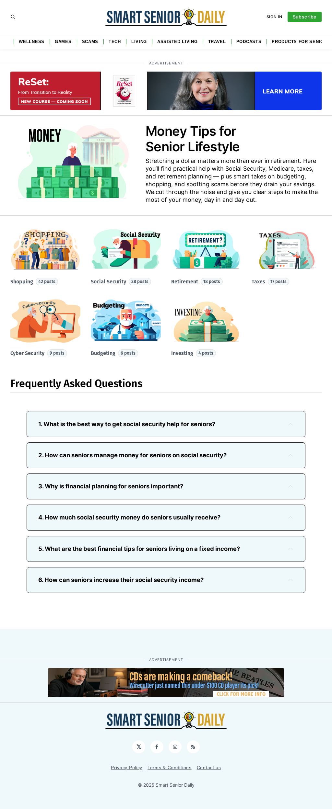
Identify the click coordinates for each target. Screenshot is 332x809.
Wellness (31, 41)
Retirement (195, 282)
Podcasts (249, 41)
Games (63, 41)
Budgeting (113, 353)
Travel (217, 41)
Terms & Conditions (170, 767)
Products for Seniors (301, 41)
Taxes (269, 282)
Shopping (32, 282)
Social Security (119, 282)
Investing (192, 353)
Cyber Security (37, 353)
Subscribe (304, 16)
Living (139, 41)
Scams (90, 41)
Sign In (274, 16)
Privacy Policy (126, 767)
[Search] (13, 16)
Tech (115, 41)
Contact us (209, 767)
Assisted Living (177, 41)
